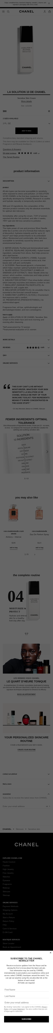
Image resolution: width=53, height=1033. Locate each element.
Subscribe (27, 1019)
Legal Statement (18, 1009)
